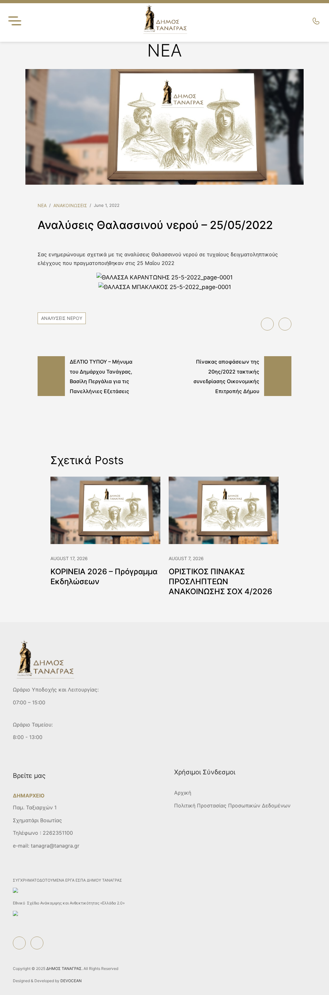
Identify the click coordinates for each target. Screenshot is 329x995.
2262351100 (58, 833)
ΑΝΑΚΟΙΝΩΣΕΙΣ (70, 205)
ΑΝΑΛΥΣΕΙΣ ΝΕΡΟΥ (61, 318)
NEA (42, 205)
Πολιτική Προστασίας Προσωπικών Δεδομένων (232, 805)
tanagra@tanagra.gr (55, 845)
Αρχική (182, 792)
